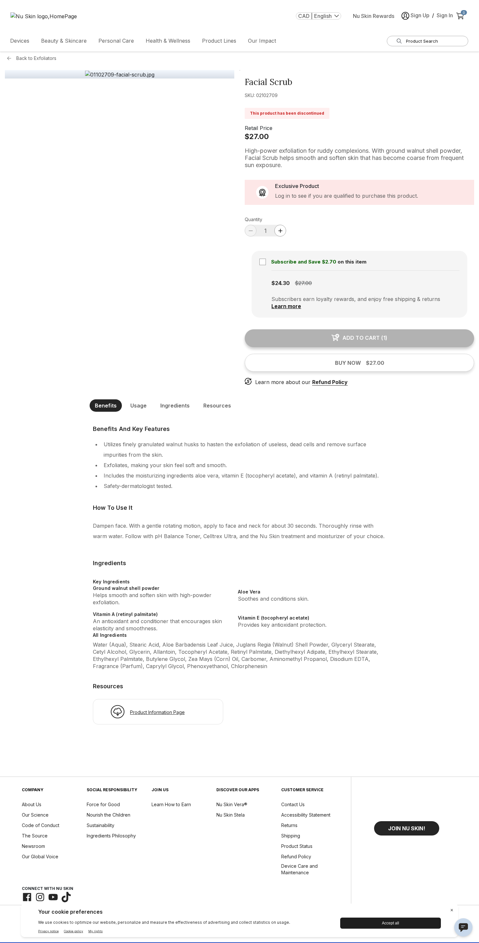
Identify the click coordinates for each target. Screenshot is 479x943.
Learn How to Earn (171, 804)
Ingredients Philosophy (111, 835)
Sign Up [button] (420, 15)
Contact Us (293, 804)
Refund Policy (330, 382)
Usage (138, 405)
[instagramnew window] (40, 897)
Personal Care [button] (116, 40)
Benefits (106, 405)
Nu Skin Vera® (231, 804)
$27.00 (257, 136)
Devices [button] (19, 40)
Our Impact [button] (262, 40)
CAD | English (315, 16)
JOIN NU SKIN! (406, 828)
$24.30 (280, 283)
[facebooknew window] (27, 897)
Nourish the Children (108, 815)
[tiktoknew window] (66, 897)
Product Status (296, 846)
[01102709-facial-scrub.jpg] (119, 75)
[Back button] (10, 58)
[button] (406, 828)
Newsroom (33, 846)
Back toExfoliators (36, 58)
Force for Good (103, 804)
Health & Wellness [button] (168, 40)
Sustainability (100, 825)
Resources (217, 405)
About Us (31, 804)
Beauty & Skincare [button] (64, 40)
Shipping (290, 835)
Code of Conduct (40, 825)
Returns (289, 825)
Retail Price (258, 128)
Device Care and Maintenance (299, 869)
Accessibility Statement (305, 815)
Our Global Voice (40, 856)
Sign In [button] (445, 15)
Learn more (286, 306)
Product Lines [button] (219, 40)
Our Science (35, 815)
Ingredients (175, 405)
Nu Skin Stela (230, 815)
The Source (35, 835)
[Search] (399, 41)
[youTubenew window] (53, 897)
